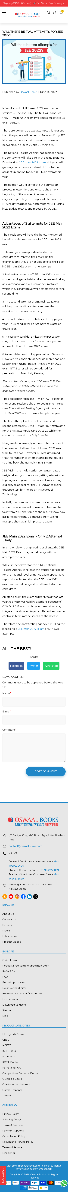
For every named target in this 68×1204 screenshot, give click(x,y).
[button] (49, 13)
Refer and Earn (3, 1175)
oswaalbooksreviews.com (26, 1165)
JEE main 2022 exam (32, 162)
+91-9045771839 (49, 870)
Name (6, 693)
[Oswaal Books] (28, 14)
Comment (9, 729)
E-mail (6, 711)
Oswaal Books (29, 92)
